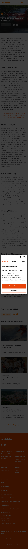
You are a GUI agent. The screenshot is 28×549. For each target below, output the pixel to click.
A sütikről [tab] (23, 261)
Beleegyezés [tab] (5, 261)
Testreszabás (13, 290)
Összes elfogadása (14, 285)
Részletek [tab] (14, 261)
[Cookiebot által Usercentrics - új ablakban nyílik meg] (20, 257)
